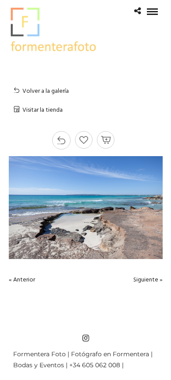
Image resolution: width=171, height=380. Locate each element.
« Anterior (22, 280)
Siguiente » (148, 280)
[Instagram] (85, 338)
